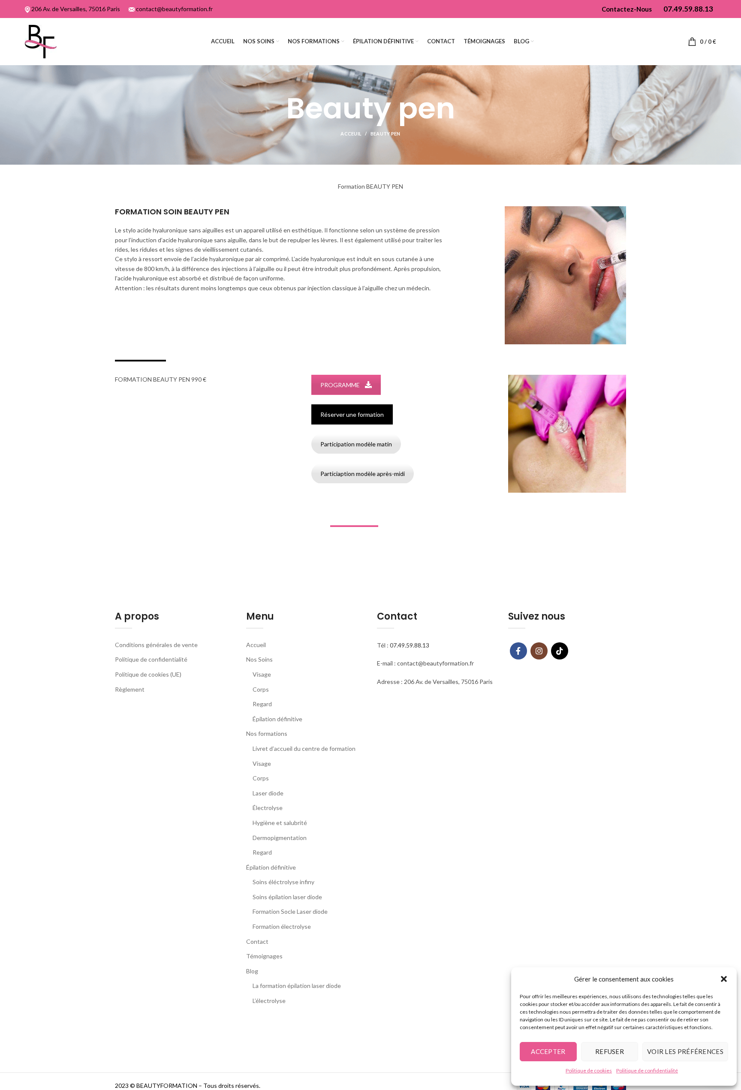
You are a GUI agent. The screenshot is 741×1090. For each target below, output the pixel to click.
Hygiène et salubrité (280, 822)
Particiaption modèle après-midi (362, 473)
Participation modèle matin (356, 444)
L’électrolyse (269, 1000)
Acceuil (350, 133)
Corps (261, 689)
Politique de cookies (589, 1070)
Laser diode (268, 793)
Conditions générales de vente (156, 644)
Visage (262, 674)
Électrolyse (268, 807)
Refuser (609, 1051)
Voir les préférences (685, 1051)
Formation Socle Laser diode (290, 911)
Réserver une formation (352, 414)
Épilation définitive (277, 719)
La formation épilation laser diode (297, 985)
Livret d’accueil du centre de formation (304, 748)
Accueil (256, 644)
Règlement (130, 689)
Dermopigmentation (280, 837)
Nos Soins (259, 659)
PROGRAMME (340, 384)
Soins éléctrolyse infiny (283, 881)
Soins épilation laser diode (287, 896)
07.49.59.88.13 (409, 645)
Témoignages (264, 956)
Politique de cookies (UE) (148, 674)
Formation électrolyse (282, 926)
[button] (724, 979)
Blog (252, 971)
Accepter (548, 1051)
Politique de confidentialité (647, 1070)
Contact (257, 941)
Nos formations (266, 733)
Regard (262, 704)
